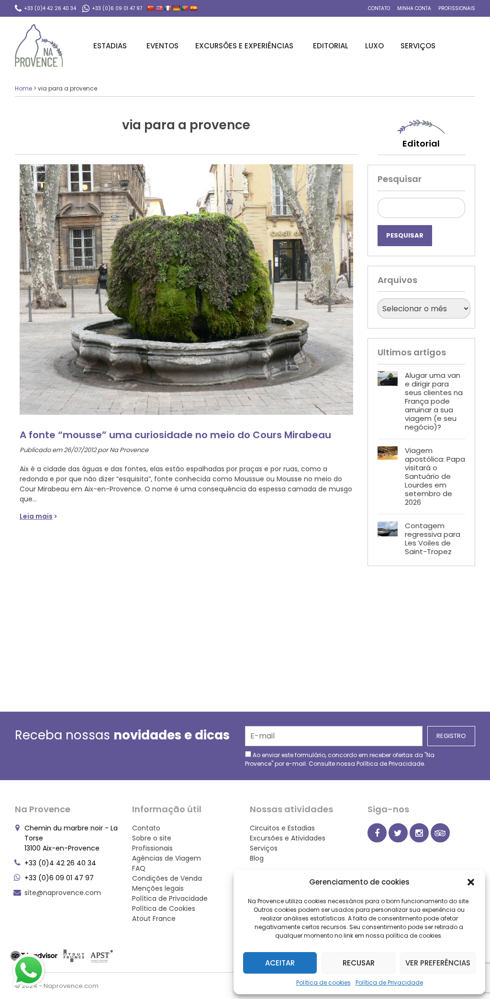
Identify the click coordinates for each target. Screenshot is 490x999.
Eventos (162, 46)
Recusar (359, 963)
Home (23, 88)
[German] (176, 8)
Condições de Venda (167, 878)
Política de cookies (323, 982)
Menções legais (158, 888)
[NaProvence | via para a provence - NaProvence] (39, 45)
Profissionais (456, 8)
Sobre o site (151, 838)
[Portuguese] (185, 8)
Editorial (330, 46)
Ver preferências (437, 963)
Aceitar (280, 963)
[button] (471, 882)
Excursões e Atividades (287, 838)
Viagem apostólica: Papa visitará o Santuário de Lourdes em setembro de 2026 (435, 476)
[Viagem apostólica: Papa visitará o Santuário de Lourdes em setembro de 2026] (388, 476)
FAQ (138, 868)
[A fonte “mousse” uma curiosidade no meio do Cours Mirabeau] (186, 285)
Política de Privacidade (389, 982)
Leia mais (36, 516)
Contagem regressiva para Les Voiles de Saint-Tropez (432, 538)
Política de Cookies (163, 908)
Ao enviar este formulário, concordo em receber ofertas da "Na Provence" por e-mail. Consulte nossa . (339, 759)
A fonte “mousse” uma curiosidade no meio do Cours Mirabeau (175, 435)
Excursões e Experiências (244, 46)
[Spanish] (194, 8)
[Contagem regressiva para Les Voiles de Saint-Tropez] (388, 539)
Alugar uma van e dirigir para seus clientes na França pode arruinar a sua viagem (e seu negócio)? (434, 401)
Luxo (374, 46)
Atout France (154, 918)
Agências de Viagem (166, 858)
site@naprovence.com (62, 892)
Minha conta (414, 8)
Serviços (418, 46)
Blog (257, 858)
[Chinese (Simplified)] (151, 8)
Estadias (110, 46)
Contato (379, 8)
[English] (159, 8)
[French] (168, 8)
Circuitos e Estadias (282, 828)
